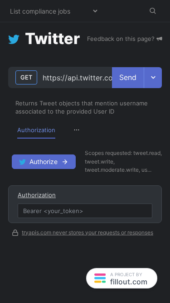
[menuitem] (36, 130)
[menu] (85, 129)
